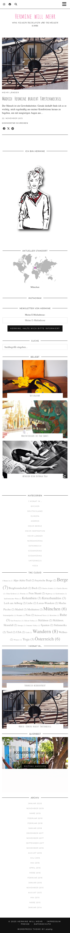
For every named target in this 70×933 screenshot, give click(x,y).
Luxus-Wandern (47, 603)
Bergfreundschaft (20, 588)
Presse (25, 924)
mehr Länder (10, 92)
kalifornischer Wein (12, 598)
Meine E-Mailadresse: (35, 314)
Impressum (54, 921)
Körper (35, 521)
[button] (65, 4)
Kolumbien (31, 598)
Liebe (31, 603)
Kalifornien (61, 593)
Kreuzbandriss (54, 598)
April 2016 (35, 868)
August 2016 (35, 853)
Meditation (35, 609)
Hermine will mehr (35, 15)
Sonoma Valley (33, 625)
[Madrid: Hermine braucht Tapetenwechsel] (35, 63)
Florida (24, 593)
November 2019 (35, 808)
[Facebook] (10, 4)
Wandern (45, 631)
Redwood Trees (42, 615)
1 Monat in (7, 580)
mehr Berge (35, 526)
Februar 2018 (35, 823)
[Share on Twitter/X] (8, 128)
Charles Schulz (49, 588)
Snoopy (22, 625)
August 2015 (35, 892)
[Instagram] (4, 4)
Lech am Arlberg (15, 603)
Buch (36, 588)
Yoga (35, 566)
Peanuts (21, 615)
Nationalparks (9, 615)
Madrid (21, 609)
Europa (35, 516)
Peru (30, 615)
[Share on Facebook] (4, 128)
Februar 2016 (35, 878)
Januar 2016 (35, 883)
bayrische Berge (45, 580)
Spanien (47, 625)
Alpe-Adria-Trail (23, 580)
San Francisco (17, 620)
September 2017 (35, 843)
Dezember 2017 (35, 833)
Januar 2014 (35, 907)
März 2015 (35, 902)
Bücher (35, 506)
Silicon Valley (30, 620)
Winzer (18, 640)
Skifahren (45, 620)
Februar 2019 (35, 818)
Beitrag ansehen (35, 766)
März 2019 (35, 813)
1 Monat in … (35, 501)
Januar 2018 (35, 828)
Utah (29, 632)
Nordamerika (35, 541)
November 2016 (35, 848)
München (55, 609)
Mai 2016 (35, 863)
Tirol (10, 632)
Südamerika (35, 551)
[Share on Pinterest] (13, 128)
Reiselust (54, 615)
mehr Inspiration (35, 531)
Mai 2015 (35, 897)
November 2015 (35, 888)
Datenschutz (42, 924)
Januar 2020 (35, 803)
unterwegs (35, 561)
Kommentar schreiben (15, 123)
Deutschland (35, 511)
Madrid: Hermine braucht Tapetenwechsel (31, 98)
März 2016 (35, 873)
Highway (50, 593)
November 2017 (35, 838)
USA (20, 632)
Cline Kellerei (12, 593)
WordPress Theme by (35, 929)
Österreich (35, 546)
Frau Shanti (37, 593)
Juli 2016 (35, 858)
